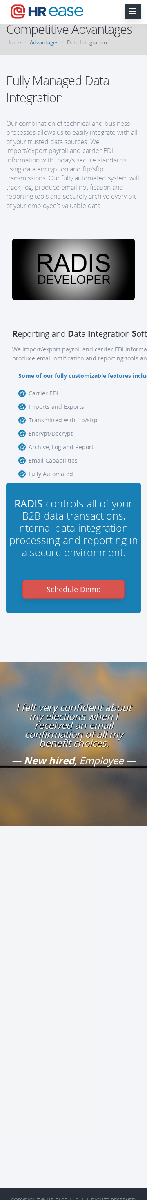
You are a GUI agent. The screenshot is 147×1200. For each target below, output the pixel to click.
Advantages (44, 42)
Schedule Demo (74, 589)
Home (13, 42)
